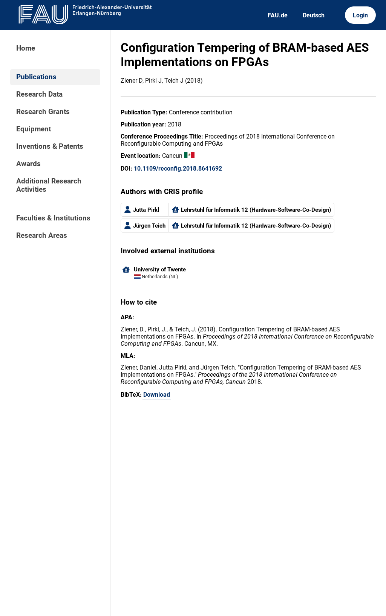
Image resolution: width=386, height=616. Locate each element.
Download (156, 394)
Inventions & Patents (49, 146)
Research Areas (41, 235)
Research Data (39, 94)
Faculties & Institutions (53, 218)
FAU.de (278, 15)
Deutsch (314, 15)
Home (25, 48)
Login (360, 15)
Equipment (33, 129)
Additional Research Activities (48, 185)
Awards (28, 164)
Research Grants (43, 112)
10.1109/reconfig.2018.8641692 (178, 168)
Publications (36, 77)
